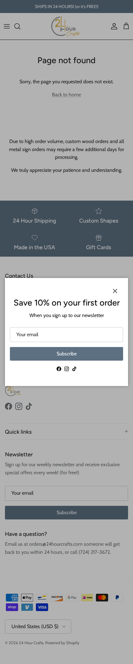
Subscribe (67, 354)
